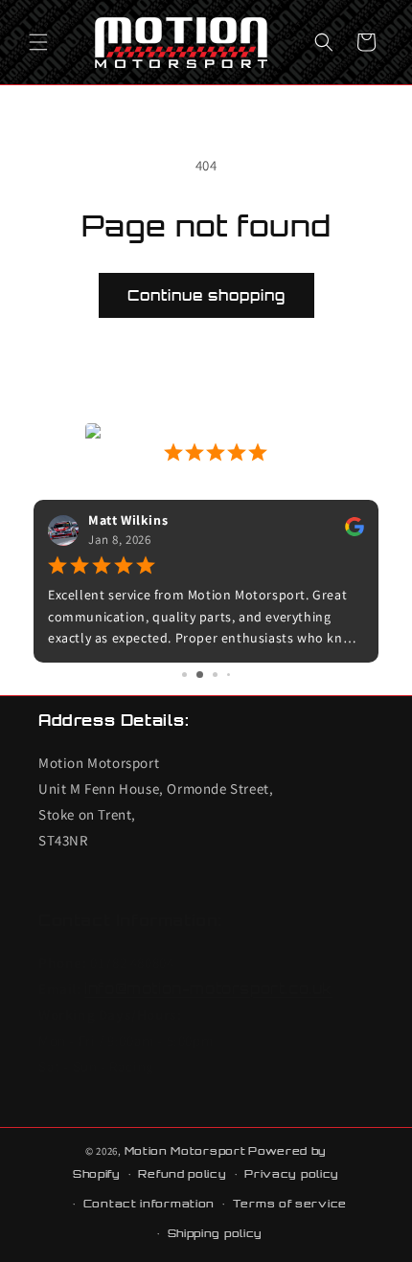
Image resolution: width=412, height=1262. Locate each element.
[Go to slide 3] (215, 674)
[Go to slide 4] (228, 674)
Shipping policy (215, 1233)
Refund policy (182, 1174)
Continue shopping (206, 295)
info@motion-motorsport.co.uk (208, 989)
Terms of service (290, 1203)
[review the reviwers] (354, 531)
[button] (38, 42)
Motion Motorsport (185, 1151)
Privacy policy (291, 1174)
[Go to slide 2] (199, 674)
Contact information (149, 1203)
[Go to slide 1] (184, 674)
